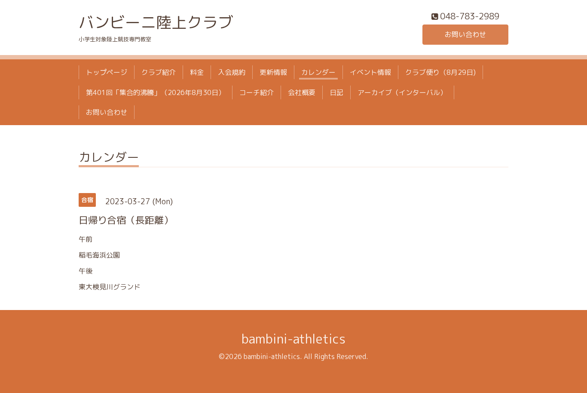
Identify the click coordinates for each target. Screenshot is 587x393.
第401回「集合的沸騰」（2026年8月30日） (155, 92)
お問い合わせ (465, 34)
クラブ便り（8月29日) (440, 72)
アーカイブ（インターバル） (402, 92)
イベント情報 (370, 72)
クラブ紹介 (158, 72)
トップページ (106, 72)
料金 (197, 72)
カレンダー (318, 72)
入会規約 (231, 72)
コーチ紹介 (256, 92)
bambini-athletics (293, 339)
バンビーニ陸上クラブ (156, 22)
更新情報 (273, 72)
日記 (336, 92)
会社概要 (301, 92)
